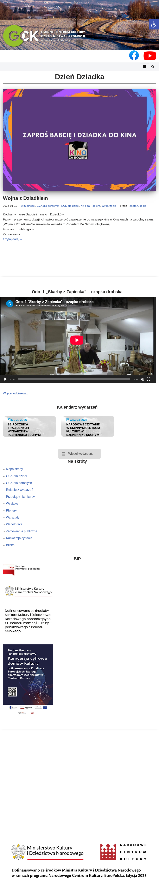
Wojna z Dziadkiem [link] (25, 198)
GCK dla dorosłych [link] (48, 205)
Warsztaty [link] (12, 517)
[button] (79, 43)
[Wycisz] (142, 379)
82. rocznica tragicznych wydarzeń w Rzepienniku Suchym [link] (24, 430)
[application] (79, 340)
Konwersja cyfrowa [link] (19, 538)
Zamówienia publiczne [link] (21, 531)
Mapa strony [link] (14, 469)
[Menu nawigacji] (144, 66)
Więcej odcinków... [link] (16, 393)
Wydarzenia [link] (109, 205)
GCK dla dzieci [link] (70, 205)
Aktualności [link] (28, 205)
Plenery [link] (11, 510)
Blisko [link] (10, 545)
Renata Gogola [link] (137, 205)
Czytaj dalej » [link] (12, 239)
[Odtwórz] (5, 379)
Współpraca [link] (14, 524)
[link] (154, 24)
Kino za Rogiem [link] (90, 205)
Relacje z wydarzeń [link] (19, 489)
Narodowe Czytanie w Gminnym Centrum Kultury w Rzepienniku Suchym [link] (83, 430)
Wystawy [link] (12, 503)
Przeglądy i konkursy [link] (20, 496)
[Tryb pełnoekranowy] (148, 379)
